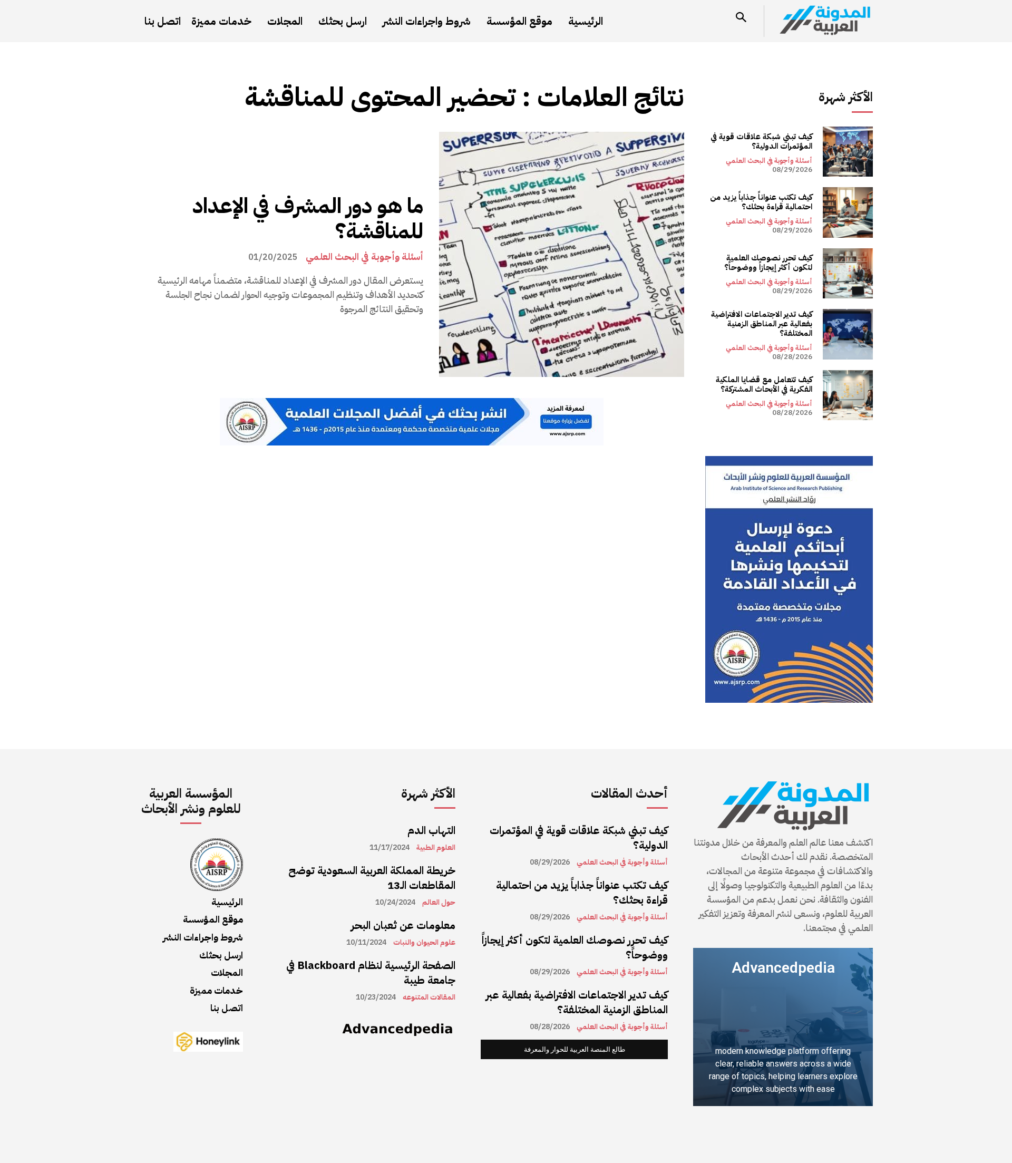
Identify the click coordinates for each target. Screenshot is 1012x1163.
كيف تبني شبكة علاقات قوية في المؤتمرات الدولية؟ (761, 141)
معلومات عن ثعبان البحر (403, 925)
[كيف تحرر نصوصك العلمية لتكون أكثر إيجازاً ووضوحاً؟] (848, 273)
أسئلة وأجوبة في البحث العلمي (364, 256)
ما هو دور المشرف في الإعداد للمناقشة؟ (307, 218)
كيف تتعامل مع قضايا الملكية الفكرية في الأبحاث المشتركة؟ (764, 384)
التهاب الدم (431, 830)
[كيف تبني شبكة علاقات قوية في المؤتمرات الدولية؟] (848, 152)
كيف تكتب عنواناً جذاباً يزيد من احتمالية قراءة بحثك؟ (761, 201)
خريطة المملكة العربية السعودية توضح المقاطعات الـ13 (371, 877)
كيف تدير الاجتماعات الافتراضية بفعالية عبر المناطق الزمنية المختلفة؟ (761, 323)
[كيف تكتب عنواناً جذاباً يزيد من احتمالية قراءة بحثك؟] (848, 212)
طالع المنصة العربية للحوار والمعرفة (574, 1049)
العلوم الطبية (435, 847)
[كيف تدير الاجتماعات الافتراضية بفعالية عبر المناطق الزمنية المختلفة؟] (848, 334)
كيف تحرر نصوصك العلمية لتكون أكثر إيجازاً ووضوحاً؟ (768, 262)
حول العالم (438, 902)
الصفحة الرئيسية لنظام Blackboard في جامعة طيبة (370, 972)
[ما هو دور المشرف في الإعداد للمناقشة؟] (561, 254)
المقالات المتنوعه (429, 997)
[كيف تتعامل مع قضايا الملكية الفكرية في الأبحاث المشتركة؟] (848, 395)
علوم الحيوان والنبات (424, 942)
